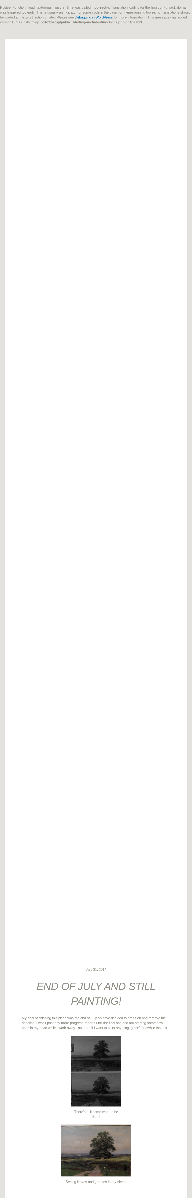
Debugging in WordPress (94, 17)
